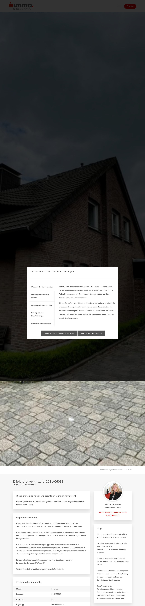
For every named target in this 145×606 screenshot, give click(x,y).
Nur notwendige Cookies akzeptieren (59, 333)
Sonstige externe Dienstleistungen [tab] (37, 314)
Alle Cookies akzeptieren (91, 333)
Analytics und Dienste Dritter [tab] (41, 305)
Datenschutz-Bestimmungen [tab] (41, 323)
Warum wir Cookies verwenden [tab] (42, 287)
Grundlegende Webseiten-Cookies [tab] (40, 296)
